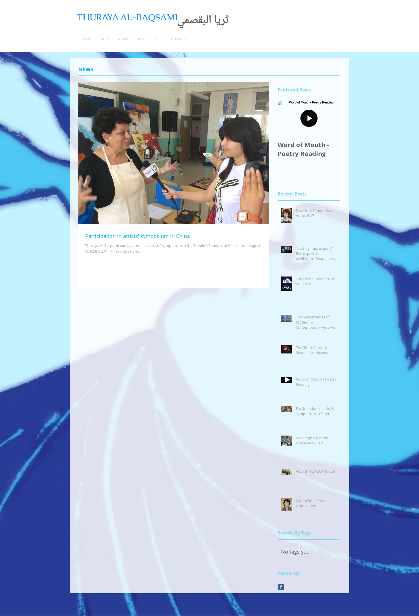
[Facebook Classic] (281, 587)
